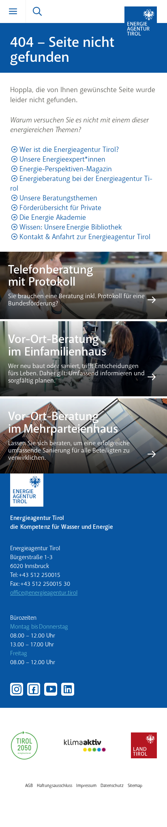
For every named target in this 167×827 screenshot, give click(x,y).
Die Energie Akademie (52, 217)
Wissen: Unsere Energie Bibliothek (70, 227)
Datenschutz (112, 785)
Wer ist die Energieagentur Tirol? (69, 149)
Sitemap (135, 785)
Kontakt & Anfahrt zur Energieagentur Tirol (84, 236)
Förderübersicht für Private (60, 207)
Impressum (86, 785)
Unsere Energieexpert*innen (62, 159)
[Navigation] (13, 11)
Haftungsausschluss (54, 785)
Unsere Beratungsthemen (58, 198)
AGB (29, 785)
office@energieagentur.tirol (43, 592)
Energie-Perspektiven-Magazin (65, 168)
